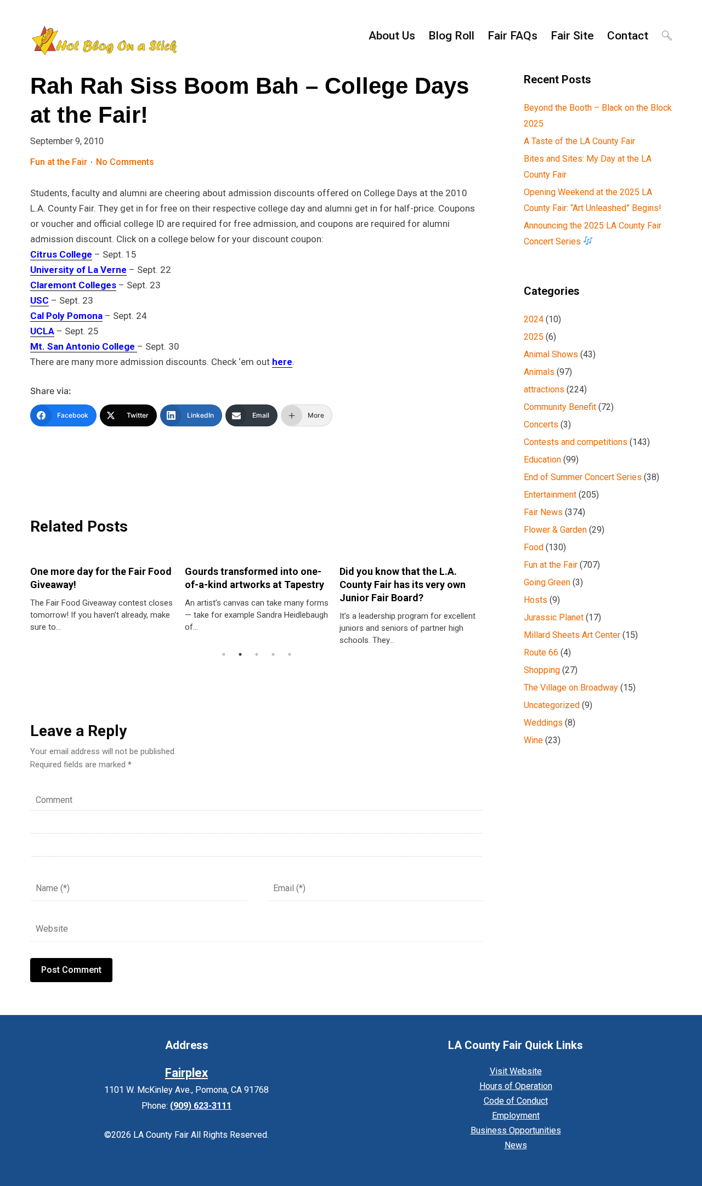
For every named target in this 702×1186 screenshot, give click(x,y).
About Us (392, 35)
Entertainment (550, 494)
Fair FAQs (512, 35)
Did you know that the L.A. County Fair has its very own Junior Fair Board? (402, 584)
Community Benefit (560, 407)
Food (534, 547)
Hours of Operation (515, 1086)
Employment (516, 1115)
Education (542, 459)
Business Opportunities (516, 1130)
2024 (534, 319)
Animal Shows (551, 354)
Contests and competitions (575, 442)
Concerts (541, 424)
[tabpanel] (102, 593)
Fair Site (572, 35)
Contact (627, 35)
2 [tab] (240, 654)
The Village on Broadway (571, 687)
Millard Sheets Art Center (572, 635)
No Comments (125, 162)
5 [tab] (289, 654)
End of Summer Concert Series (583, 477)
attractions (544, 389)
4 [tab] (273, 654)
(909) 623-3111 (200, 1106)
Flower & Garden (555, 529)
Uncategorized (552, 705)
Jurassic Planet (554, 617)
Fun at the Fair (58, 162)
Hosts (535, 600)
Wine (533, 740)
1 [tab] (223, 654)
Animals (539, 372)
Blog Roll (451, 35)
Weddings (543, 722)
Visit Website (516, 1071)
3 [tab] (256, 654)
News (516, 1145)
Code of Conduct (516, 1101)
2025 (534, 337)
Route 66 (541, 652)
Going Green (547, 582)
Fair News (543, 512)
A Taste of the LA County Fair (579, 141)
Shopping (542, 670)
